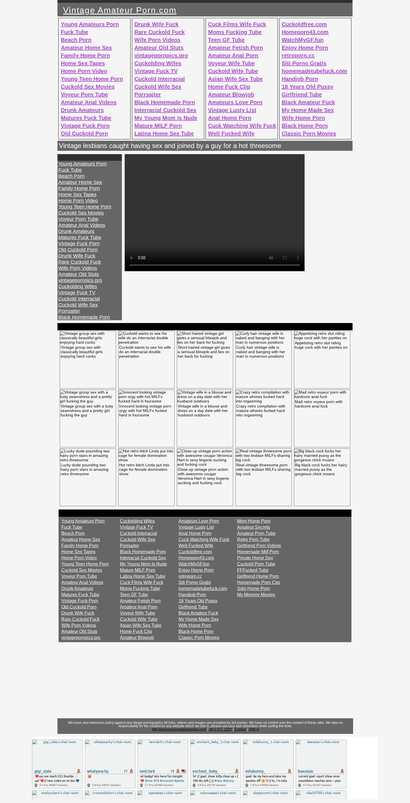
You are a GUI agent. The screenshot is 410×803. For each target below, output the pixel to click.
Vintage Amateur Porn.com (120, 10)
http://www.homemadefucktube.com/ (179, 729)
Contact (240, 729)
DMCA (254, 729)
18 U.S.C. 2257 (220, 729)
